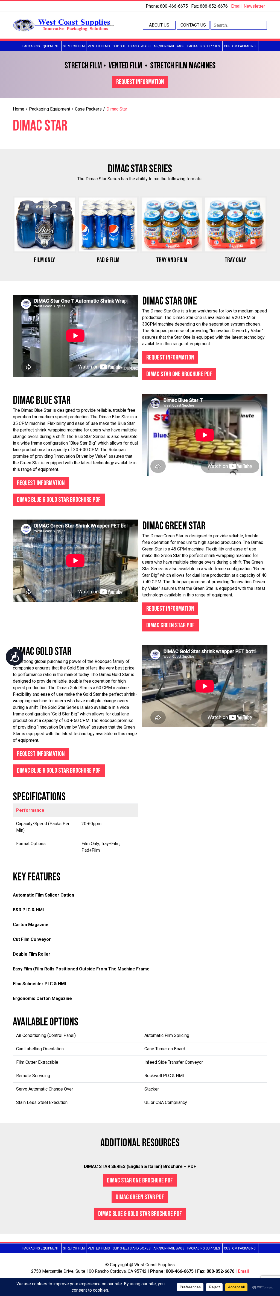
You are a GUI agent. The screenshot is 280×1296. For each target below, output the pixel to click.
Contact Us (193, 25)
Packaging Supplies (203, 46)
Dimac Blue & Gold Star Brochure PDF (59, 500)
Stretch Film (74, 46)
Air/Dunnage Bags (168, 46)
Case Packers (88, 109)
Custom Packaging (240, 46)
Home (18, 109)
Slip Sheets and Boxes (131, 46)
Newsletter (254, 6)
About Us (159, 25)
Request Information (140, 82)
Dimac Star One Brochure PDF (179, 374)
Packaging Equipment (40, 46)
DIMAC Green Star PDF (170, 625)
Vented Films (99, 46)
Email (236, 6)
